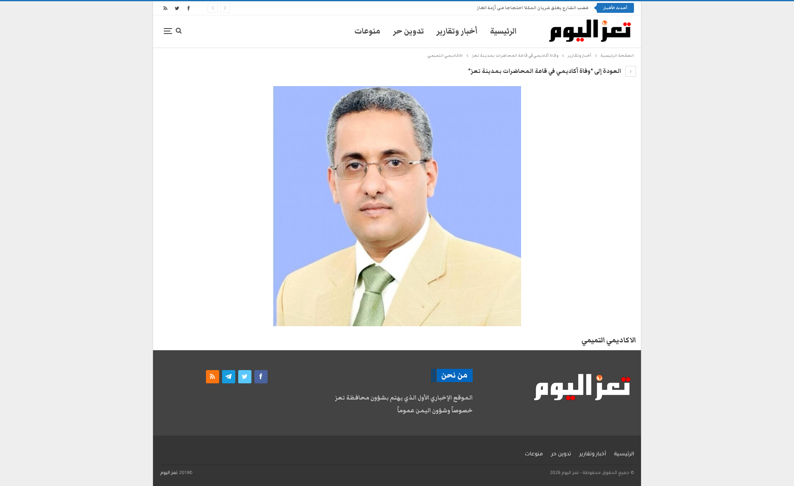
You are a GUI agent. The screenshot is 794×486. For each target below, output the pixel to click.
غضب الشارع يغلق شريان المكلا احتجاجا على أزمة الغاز (532, 8)
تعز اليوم (169, 473)
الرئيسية (503, 31)
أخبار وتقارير (457, 31)
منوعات (367, 31)
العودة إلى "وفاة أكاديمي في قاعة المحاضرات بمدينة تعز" (545, 71)
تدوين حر (408, 31)
